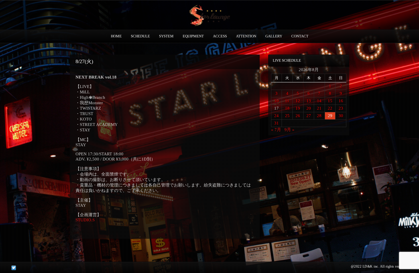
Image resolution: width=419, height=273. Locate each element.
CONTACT (299, 36)
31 (276, 123)
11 (287, 101)
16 (341, 101)
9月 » (289, 129)
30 (341, 115)
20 (308, 108)
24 (276, 115)
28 (319, 115)
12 (298, 101)
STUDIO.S (85, 220)
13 (308, 101)
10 (276, 101)
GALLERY (273, 36)
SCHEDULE (140, 36)
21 (319, 108)
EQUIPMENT (193, 36)
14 (319, 101)
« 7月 (276, 129)
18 (287, 108)
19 (298, 108)
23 (341, 108)
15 (330, 101)
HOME (116, 36)
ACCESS (220, 36)
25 (287, 115)
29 (330, 115)
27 (308, 115)
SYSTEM (166, 36)
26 (298, 115)
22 (330, 108)
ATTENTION (246, 36)
